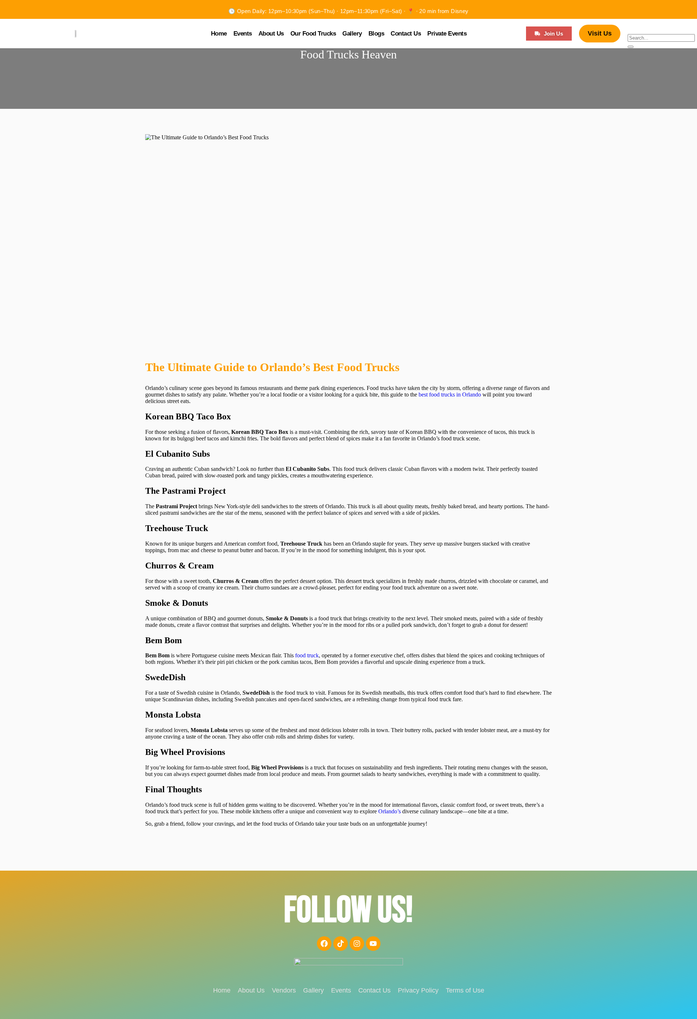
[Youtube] (373, 943)
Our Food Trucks (313, 33)
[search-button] (630, 47)
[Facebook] (324, 943)
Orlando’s (389, 811)
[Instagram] (357, 943)
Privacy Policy (418, 990)
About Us (271, 33)
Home (219, 33)
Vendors (284, 990)
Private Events (446, 33)
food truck (307, 655)
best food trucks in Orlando (450, 394)
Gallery (352, 33)
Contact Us (406, 33)
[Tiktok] (340, 943)
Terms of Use (465, 990)
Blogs (376, 33)
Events (242, 33)
